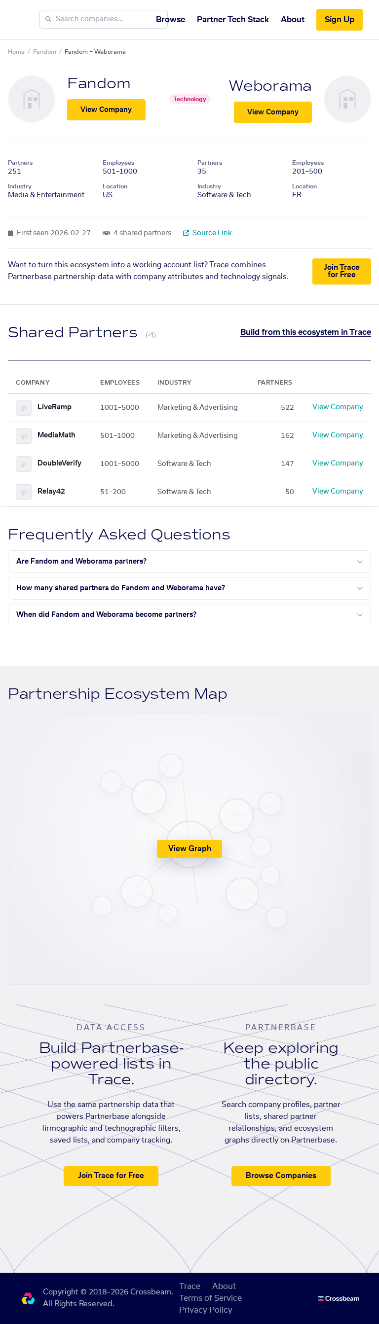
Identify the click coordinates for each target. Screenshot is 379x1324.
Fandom (44, 52)
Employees (118, 163)
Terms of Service (210, 1298)
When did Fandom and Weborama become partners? (106, 614)
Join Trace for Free (342, 271)
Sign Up (339, 20)
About (292, 20)
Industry (20, 186)
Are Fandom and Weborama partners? (81, 561)
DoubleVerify (59, 463)
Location (115, 186)
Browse (170, 20)
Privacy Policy (205, 1310)
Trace (189, 1286)
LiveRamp (55, 407)
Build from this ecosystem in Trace (305, 332)
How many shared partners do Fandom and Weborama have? (120, 588)
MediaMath (57, 435)
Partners (20, 163)
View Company (106, 110)
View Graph (189, 849)
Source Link (211, 233)
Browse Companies (281, 1176)
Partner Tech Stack (233, 20)
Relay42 (51, 491)
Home (16, 52)
